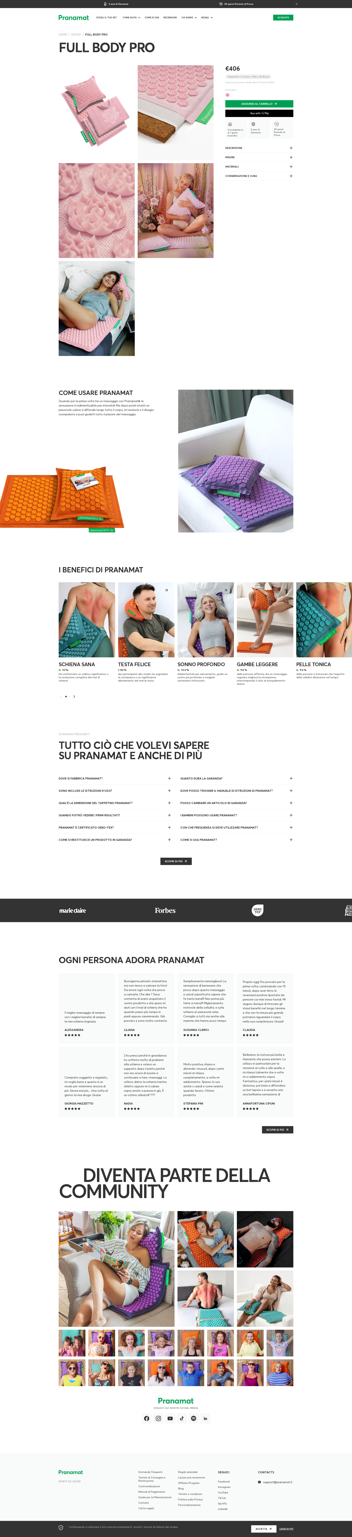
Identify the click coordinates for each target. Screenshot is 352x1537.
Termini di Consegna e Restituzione (152, 1479)
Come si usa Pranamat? (198, 840)
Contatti (143, 1502)
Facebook (224, 1481)
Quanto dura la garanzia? (201, 778)
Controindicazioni (149, 1486)
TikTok (222, 1498)
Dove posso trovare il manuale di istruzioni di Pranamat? (226, 790)
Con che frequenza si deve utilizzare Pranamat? (219, 827)
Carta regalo (146, 1508)
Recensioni (170, 17)
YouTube (223, 1492)
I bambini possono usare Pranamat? (208, 815)
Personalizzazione (189, 1505)
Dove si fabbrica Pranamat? (81, 778)
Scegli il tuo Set (106, 17)
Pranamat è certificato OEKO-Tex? (86, 827)
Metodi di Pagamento (151, 1491)
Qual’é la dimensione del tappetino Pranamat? (96, 803)
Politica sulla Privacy (190, 1499)
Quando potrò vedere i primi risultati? (89, 815)
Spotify (222, 1503)
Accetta (261, 1529)
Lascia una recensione (191, 1477)
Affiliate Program (188, 1483)
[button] (74, 696)
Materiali (232, 166)
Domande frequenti (150, 1472)
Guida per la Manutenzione (155, 1497)
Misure (230, 157)
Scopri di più (275, 1129)
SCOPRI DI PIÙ (174, 861)
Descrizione (233, 148)
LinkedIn (223, 1509)
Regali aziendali (187, 1472)
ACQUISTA (283, 17)
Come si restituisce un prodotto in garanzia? (95, 840)
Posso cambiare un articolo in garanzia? (213, 803)
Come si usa (152, 17)
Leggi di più (286, 1529)
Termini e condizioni (190, 1494)
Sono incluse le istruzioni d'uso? (85, 790)
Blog (181, 1488)
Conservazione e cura (241, 176)
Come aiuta (130, 17)
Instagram (224, 1487)
